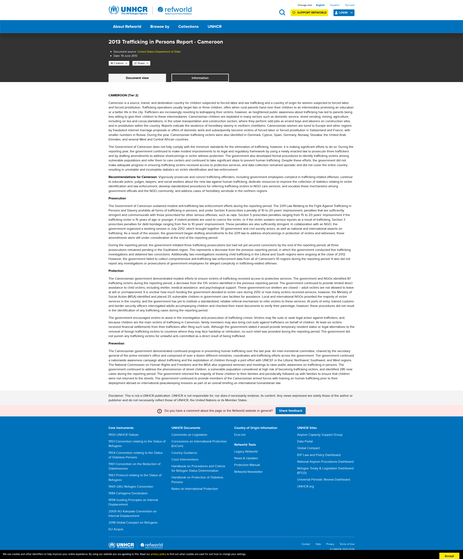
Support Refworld (311, 12)
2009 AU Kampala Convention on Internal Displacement (133, 513)
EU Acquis (116, 529)
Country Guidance (184, 452)
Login (343, 12)
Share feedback (290, 410)
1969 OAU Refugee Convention (131, 486)
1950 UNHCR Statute (124, 434)
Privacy (330, 544)
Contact (306, 544)
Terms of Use (347, 544)
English (320, 5)
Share (141, 63)
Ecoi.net (239, 434)
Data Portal (305, 441)
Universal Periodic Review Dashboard (323, 479)
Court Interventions (184, 459)
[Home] (150, 10)
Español (334, 5)
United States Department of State (159, 52)
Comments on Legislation (189, 434)
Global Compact (308, 448)
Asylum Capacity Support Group (320, 434)
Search (282, 12)
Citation (119, 63)
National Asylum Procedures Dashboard (325, 461)
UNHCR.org (305, 486)
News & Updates (246, 458)
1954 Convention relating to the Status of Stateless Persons (136, 454)
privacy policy (158, 554)
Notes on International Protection (194, 488)
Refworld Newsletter (248, 471)
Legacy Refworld (246, 451)
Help (318, 544)
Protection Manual (247, 464)
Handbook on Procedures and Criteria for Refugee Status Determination (198, 468)
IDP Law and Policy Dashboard (319, 455)
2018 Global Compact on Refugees (133, 522)
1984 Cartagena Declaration (128, 493)
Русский (349, 5)
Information (200, 78)
